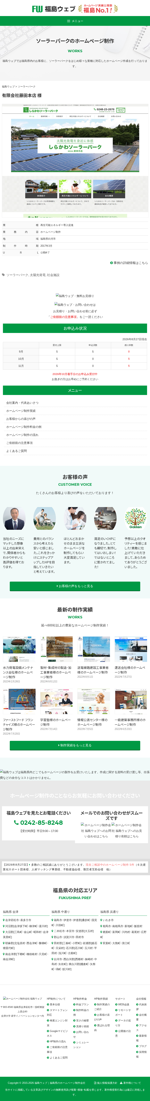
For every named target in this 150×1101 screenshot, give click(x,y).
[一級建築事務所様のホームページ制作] (131, 711)
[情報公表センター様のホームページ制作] (93, 711)
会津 (15, 911)
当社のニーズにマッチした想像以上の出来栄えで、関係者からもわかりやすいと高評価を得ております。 (14, 552)
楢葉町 (107, 932)
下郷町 (21, 954)
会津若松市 (12, 920)
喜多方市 (25, 920)
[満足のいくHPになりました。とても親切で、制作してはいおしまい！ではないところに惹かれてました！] (105, 530)
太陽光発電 (38, 275)
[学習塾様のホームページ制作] (56, 711)
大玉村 (89, 931)
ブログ (143, 1046)
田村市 (80, 937)
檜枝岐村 (32, 954)
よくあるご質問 (16, 450)
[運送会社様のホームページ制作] (131, 658)
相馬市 (107, 926)
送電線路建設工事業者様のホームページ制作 (93, 670)
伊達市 (67, 920)
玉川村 (89, 948)
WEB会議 (123, 1004)
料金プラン (82, 1004)
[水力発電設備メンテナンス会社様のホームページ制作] (19, 658)
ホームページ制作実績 (21, 410)
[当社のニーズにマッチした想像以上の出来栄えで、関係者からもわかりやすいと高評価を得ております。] (14, 530)
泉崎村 (89, 959)
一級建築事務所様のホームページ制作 (130, 722)
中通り (65, 911)
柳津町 (33, 926)
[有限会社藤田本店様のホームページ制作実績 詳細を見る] (75, 160)
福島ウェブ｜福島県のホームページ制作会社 (60, 1082)
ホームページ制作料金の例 (23, 426)
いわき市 (108, 920)
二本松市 (59, 931)
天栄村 (60, 948)
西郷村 (79, 959)
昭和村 (37, 932)
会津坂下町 (21, 926)
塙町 (58, 969)
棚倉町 (84, 964)
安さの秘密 (82, 1020)
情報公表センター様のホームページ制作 (92, 722)
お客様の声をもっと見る (75, 586)
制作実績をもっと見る (76, 745)
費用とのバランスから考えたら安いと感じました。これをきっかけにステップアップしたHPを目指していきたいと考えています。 (44, 555)
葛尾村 (135, 932)
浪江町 (126, 943)
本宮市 (70, 931)
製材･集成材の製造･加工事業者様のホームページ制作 (55, 672)
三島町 (18, 932)
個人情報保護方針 (107, 1082)
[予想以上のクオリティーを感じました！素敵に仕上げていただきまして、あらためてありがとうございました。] (135, 530)
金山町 (28, 932)
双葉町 (107, 943)
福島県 (7, 911)
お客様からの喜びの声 (21, 418)
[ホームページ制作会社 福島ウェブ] (22, 998)
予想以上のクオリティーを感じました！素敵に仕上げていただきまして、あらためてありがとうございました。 (135, 552)
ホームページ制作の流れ (22, 434)
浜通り (114, 911)
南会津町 (8, 959)
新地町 (129, 926)
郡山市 (58, 937)
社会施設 (53, 275)
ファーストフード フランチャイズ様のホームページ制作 (19, 724)
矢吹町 (62, 964)
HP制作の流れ (58, 1041)
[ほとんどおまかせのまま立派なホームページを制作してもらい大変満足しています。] (75, 530)
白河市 (58, 959)
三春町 (67, 943)
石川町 (79, 948)
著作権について (132, 1082)
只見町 (43, 954)
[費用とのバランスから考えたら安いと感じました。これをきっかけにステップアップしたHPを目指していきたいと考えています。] (44, 530)
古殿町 (72, 953)
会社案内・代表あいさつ (22, 402)
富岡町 (116, 932)
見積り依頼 (82, 1026)
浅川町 (62, 953)
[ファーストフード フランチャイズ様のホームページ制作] (19, 711)
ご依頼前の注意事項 (63, 316)
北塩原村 (19, 943)
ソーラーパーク (17, 275)
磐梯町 (43, 943)
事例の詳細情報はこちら (130, 262)
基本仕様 (55, 1004)
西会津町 (32, 943)
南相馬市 (117, 926)
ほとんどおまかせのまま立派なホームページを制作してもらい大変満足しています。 (74, 550)
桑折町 (86, 920)
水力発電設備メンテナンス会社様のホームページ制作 (18, 672)
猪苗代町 (8, 948)
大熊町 (116, 943)
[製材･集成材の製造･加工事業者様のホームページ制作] (56, 658)
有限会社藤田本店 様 (22, 95)
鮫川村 (66, 969)
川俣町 (60, 925)
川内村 (126, 932)
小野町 (76, 943)
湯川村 (43, 926)
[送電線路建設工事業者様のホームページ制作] (93, 658)
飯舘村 (138, 926)
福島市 (58, 920)
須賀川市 (68, 937)
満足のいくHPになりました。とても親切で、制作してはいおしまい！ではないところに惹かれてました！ (105, 552)
